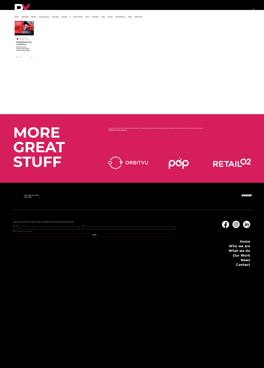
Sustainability (95, 17)
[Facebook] (225, 224)
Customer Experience (44, 17)
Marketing (33, 17)
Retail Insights (25, 17)
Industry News (55, 17)
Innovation (110, 17)
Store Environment (77, 17)
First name (15, 225)
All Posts (17, 17)
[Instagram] (236, 224)
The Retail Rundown (120, 17)
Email (83, 225)
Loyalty (103, 17)
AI (70, 17)
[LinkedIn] (246, 224)
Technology (64, 17)
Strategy (130, 17)
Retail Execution (138, 17)
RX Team (87, 17)
